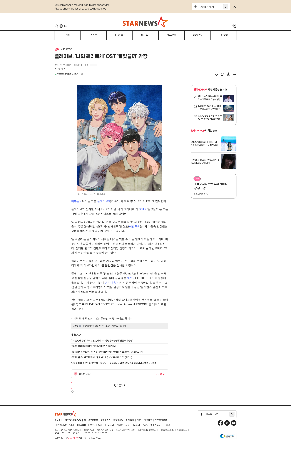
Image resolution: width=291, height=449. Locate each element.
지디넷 (120, 425)
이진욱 (133, 226)
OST (141, 209)
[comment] (222, 74)
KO (65, 26)
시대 (127, 425)
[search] (56, 26)
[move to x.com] (227, 423)
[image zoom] (158, 187)
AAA (145, 425)
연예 (57, 49)
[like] (216, 74)
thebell (136, 425)
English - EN (207, 6)
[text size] (234, 74)
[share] (228, 74)
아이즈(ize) (156, 425)
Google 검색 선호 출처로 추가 (68, 74)
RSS (139, 420)
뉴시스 (101, 425)
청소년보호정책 (91, 420)
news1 (110, 425)
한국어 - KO (212, 414)
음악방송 (110, 282)
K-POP (67, 49)
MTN (92, 425)
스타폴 (167, 425)
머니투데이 (82, 425)
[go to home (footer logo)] (66, 414)
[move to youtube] (233, 423)
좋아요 (122, 385)
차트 (130, 278)
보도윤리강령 (161, 420)
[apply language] (225, 6)
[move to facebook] (220, 423)
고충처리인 (105, 420)
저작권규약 (118, 420)
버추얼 (75, 201)
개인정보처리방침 (73, 420)
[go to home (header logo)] (145, 22)
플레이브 (102, 201)
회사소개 (58, 420)
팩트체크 (148, 420)
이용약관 (130, 420)
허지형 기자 (60, 69)
